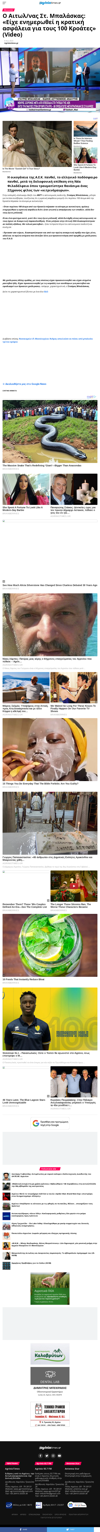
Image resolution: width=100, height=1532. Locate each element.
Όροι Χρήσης (60, 1514)
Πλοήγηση (47, 1514)
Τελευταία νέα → (50, 1168)
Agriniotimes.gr (11, 43)
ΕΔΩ (46, 291)
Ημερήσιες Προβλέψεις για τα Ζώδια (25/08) (31, 1263)
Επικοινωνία (34, 1514)
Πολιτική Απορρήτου (78, 1514)
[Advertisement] (51, 260)
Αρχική (15, 1514)
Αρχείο (23, 1514)
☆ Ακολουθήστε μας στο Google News (24, 384)
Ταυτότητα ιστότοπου (51, 1517)
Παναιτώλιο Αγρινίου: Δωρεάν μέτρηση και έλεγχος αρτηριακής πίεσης (44, 1233)
